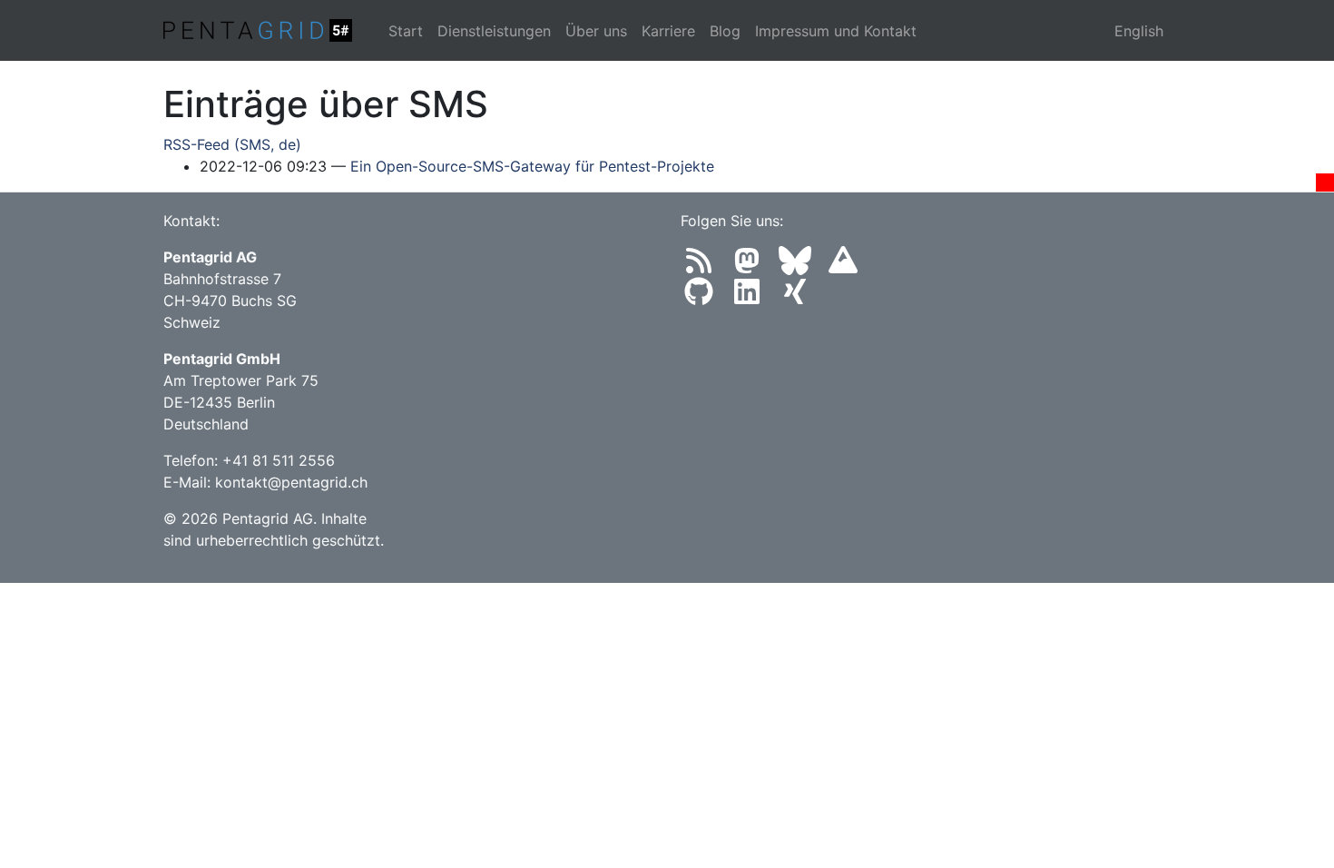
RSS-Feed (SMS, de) (232, 144)
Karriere (668, 31)
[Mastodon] (753, 266)
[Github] (705, 297)
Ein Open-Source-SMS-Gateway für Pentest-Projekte (532, 166)
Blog (725, 31)
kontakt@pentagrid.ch (291, 482)
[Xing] (798, 297)
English (1138, 31)
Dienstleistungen (494, 31)
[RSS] (705, 266)
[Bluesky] (801, 266)
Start (405, 31)
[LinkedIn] (753, 297)
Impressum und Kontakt (836, 31)
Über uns (596, 31)
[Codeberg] (846, 266)
